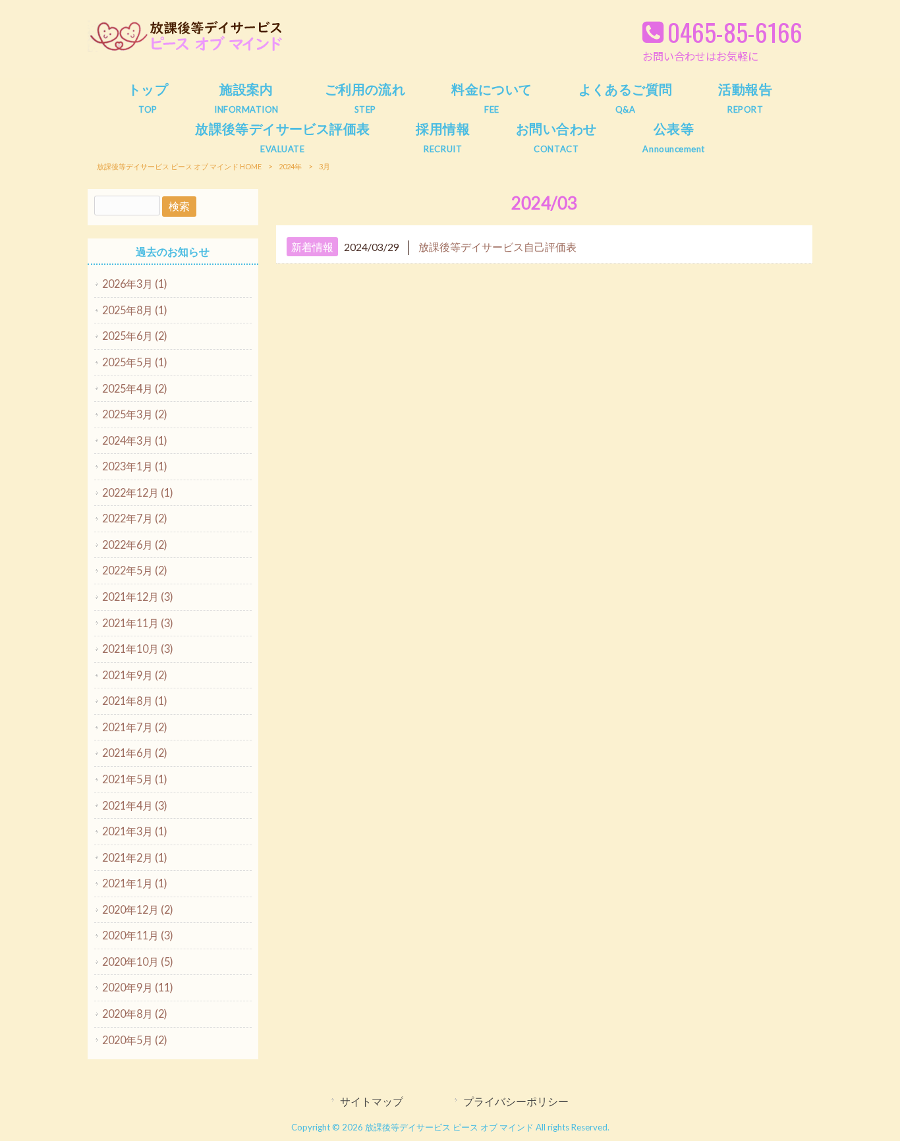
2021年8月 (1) (134, 700)
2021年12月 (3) (137, 596)
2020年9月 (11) (137, 987)
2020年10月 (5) (137, 961)
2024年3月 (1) (134, 440)
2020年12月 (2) (137, 909)
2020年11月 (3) (137, 935)
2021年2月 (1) (134, 857)
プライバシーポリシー (516, 1101)
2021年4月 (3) (134, 805)
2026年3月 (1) (134, 283)
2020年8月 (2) (134, 1013)
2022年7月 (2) (134, 518)
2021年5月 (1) (134, 779)
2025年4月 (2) (134, 388)
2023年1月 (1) (134, 466)
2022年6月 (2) (134, 544)
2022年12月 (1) (137, 492)
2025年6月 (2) (134, 335)
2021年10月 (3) (137, 648)
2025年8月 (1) (134, 310)
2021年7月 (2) (134, 727)
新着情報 (312, 246)
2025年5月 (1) (134, 362)
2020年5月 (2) (134, 1040)
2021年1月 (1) (134, 883)
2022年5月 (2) (134, 570)
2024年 (290, 166)
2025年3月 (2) (134, 414)
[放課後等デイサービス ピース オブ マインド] (186, 49)
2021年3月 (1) (134, 831)
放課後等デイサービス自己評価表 (497, 246)
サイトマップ (371, 1101)
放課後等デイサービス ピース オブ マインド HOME (179, 166)
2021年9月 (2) (134, 675)
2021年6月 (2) (134, 752)
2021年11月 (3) (137, 623)
